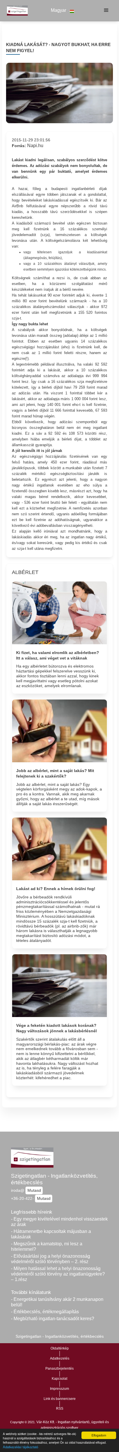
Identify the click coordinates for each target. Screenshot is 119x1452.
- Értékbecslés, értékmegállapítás (45, 1311)
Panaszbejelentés (59, 1369)
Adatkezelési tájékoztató (20, 1447)
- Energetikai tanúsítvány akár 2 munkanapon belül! (57, 1302)
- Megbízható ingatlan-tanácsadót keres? (52, 1318)
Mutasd (34, 1190)
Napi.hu (35, 145)
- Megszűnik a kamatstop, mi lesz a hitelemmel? (46, 1246)
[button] (62, 10)
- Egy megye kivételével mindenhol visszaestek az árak (59, 1222)
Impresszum (59, 1389)
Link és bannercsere (60, 1399)
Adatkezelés (59, 1358)
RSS (59, 1409)
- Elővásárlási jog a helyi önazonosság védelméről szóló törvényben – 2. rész (50, 1259)
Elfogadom (99, 1435)
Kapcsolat (59, 1379)
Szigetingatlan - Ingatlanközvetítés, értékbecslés (54, 1179)
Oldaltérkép (60, 1348)
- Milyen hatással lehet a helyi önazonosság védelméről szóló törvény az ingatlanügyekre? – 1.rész (58, 1274)
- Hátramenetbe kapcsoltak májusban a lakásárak (51, 1234)
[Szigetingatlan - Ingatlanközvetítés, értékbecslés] (16, 10)
